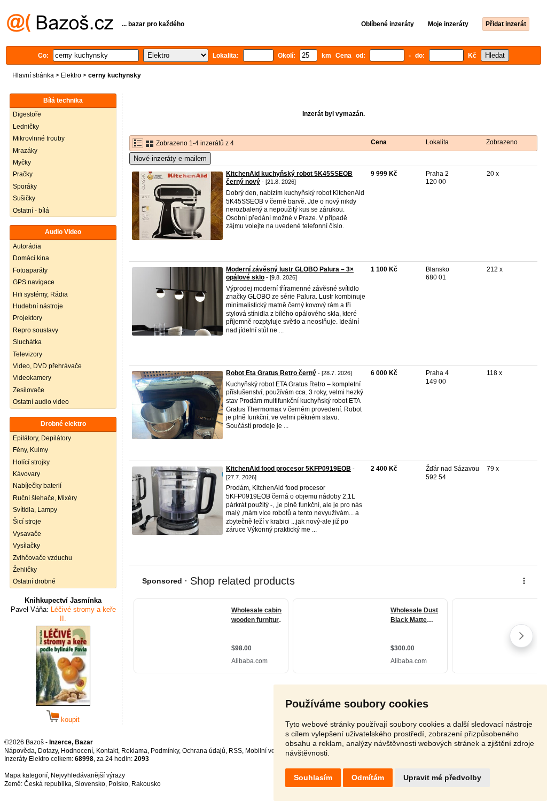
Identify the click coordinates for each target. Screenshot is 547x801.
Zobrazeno (502, 142)
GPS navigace (33, 282)
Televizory (27, 354)
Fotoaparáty (30, 270)
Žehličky (25, 569)
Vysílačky (26, 545)
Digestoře (27, 114)
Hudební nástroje (38, 306)
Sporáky (25, 186)
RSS (235, 751)
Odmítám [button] (367, 777)
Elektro (71, 75)
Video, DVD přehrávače (47, 366)
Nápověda (19, 751)
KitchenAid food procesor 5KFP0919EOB (288, 468)
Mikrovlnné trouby (39, 138)
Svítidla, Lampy (35, 510)
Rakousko (146, 784)
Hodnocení (77, 751)
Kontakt (107, 751)
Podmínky (165, 751)
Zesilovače (28, 390)
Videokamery (32, 378)
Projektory (27, 318)
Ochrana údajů (203, 751)
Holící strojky (31, 462)
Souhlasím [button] (313, 777)
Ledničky (26, 126)
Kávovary (26, 474)
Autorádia (27, 246)
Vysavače (27, 534)
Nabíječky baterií (37, 485)
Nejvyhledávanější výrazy (88, 775)
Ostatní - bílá (31, 210)
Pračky (23, 174)
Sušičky (24, 198)
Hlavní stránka (33, 75)
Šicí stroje (27, 521)
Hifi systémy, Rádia (40, 294)
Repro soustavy (35, 330)
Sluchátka (27, 342)
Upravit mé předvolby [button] (442, 777)
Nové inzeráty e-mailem (170, 158)
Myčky (22, 162)
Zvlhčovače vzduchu (42, 558)
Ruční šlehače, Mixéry (45, 498)
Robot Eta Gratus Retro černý (271, 373)
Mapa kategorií (26, 775)
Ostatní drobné (34, 581)
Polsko (118, 784)
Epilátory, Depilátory (42, 438)
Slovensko (90, 784)
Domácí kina (31, 258)
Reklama (134, 751)
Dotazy (48, 751)
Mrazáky (25, 150)
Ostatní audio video (41, 402)
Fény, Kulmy (30, 450)
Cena (379, 142)
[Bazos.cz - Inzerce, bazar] (60, 30)
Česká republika (48, 784)
